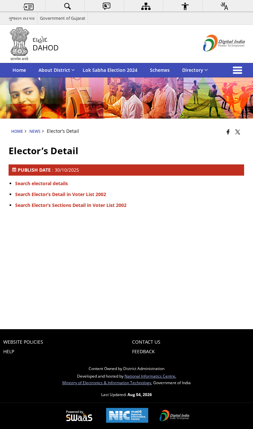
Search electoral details (41, 183)
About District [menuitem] (54, 70)
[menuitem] (28, 6)
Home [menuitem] (19, 70)
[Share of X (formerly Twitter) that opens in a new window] (238, 131)
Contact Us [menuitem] (146, 342)
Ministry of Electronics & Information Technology (106, 382)
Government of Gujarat (62, 18)
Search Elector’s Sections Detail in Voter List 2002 (70, 205)
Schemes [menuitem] (160, 70)
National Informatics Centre (150, 376)
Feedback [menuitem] (143, 351)
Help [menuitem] (8, 351)
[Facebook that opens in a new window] (228, 131)
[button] (239, 70)
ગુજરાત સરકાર (22, 18)
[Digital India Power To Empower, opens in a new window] (175, 416)
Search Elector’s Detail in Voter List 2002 (60, 194)
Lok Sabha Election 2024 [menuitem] (110, 70)
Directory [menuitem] (192, 70)
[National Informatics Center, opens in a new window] (127, 416)
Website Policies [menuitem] (23, 342)
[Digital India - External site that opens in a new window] (216, 57)
